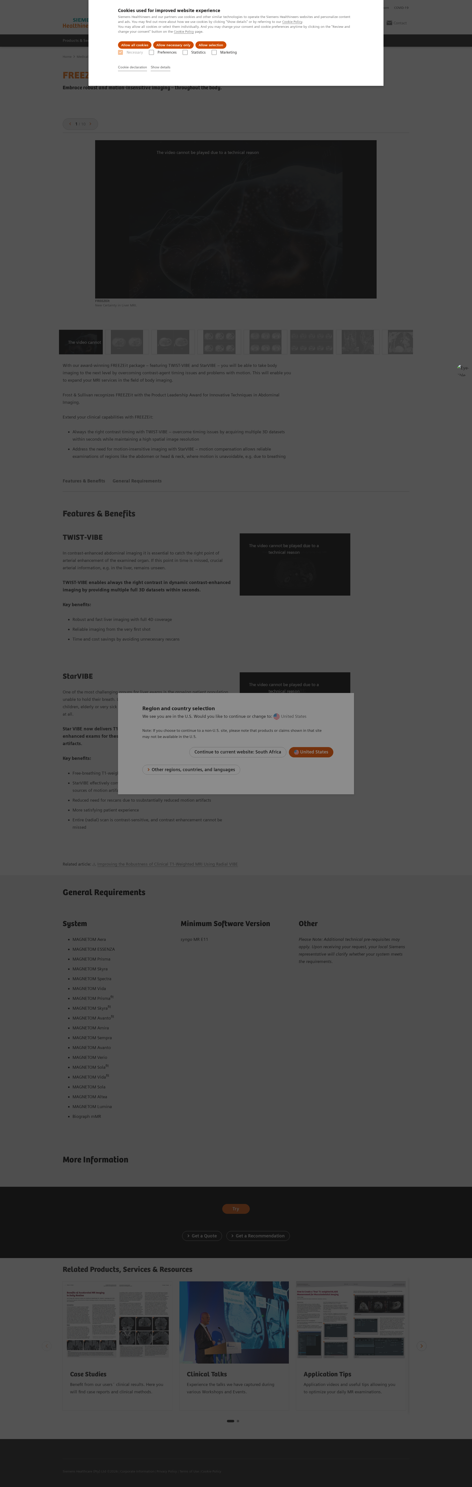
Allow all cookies (134, 45)
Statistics (198, 52)
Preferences (167, 52)
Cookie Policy (292, 22)
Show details (160, 67)
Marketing (228, 52)
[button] (463, 370)
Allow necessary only (173, 45)
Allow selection (211, 45)
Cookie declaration (132, 67)
